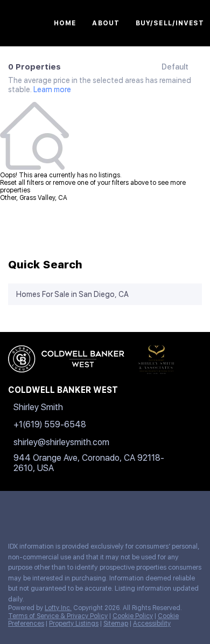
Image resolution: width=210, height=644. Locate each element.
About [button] (106, 23)
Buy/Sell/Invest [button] (170, 23)
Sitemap (115, 623)
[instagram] (77, 510)
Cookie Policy (133, 616)
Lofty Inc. (58, 608)
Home (65, 23)
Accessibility (152, 623)
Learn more (52, 89)
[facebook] (13, 510)
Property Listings (74, 623)
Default (175, 67)
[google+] (121, 510)
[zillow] (56, 510)
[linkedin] (34, 510)
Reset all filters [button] (22, 182)
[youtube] (99, 510)
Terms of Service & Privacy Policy (58, 616)
